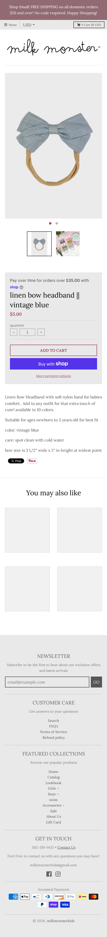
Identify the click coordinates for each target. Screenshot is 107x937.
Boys (51, 794)
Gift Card (53, 822)
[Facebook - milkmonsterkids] (49, 874)
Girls (52, 788)
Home (53, 771)
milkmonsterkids (60, 921)
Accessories (52, 805)
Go (96, 682)
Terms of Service (53, 732)
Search (53, 720)
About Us (53, 816)
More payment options (53, 376)
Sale (53, 811)
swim (53, 800)
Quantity (17, 325)
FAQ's (53, 726)
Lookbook (53, 783)
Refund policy (54, 737)
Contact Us (66, 847)
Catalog (54, 777)
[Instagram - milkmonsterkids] (58, 874)
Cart (91, 25)
